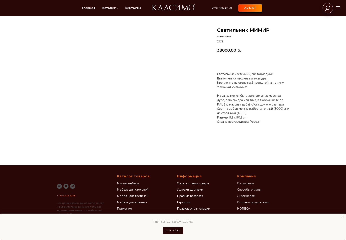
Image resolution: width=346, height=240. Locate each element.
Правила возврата (190, 196)
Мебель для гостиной (132, 196)
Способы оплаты (249, 189)
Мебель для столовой (133, 189)
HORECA (243, 208)
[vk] (59, 186)
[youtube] (65, 186)
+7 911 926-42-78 (222, 8)
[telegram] (72, 186)
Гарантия (183, 202)
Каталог (109, 8)
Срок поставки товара (193, 183)
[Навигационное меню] (338, 7)
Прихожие (124, 208)
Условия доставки (190, 189)
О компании (245, 183)
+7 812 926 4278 (66, 195)
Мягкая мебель (128, 183)
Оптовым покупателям (253, 202)
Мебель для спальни (132, 202)
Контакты (133, 8)
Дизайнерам (246, 196)
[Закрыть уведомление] (343, 217)
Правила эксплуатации (193, 208)
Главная (88, 8)
